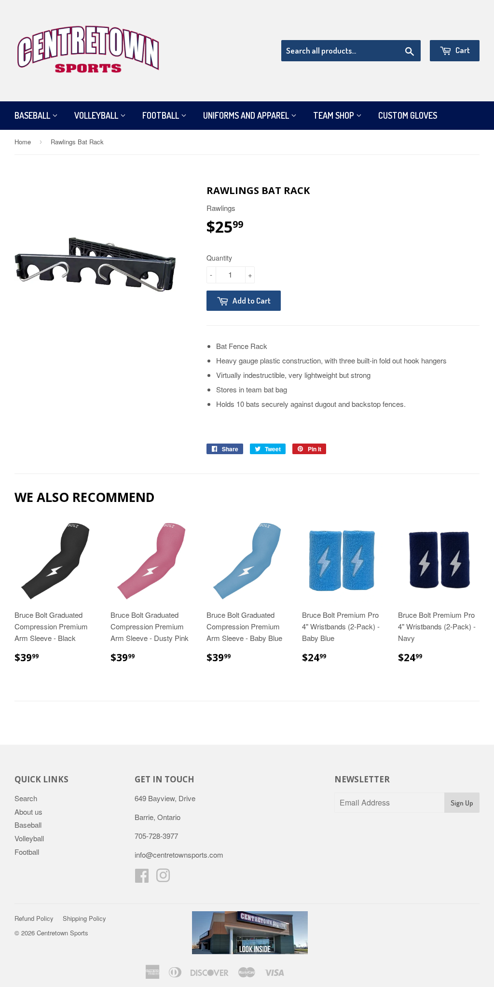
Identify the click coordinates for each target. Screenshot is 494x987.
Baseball (33, 115)
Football (161, 115)
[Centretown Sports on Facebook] (142, 878)
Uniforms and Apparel (247, 115)
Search (25, 798)
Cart (462, 50)
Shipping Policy (84, 918)
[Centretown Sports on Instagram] (163, 878)
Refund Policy (34, 918)
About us (28, 811)
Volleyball (97, 115)
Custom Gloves (407, 115)
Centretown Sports (62, 932)
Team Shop (334, 115)
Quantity (219, 258)
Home (22, 141)
